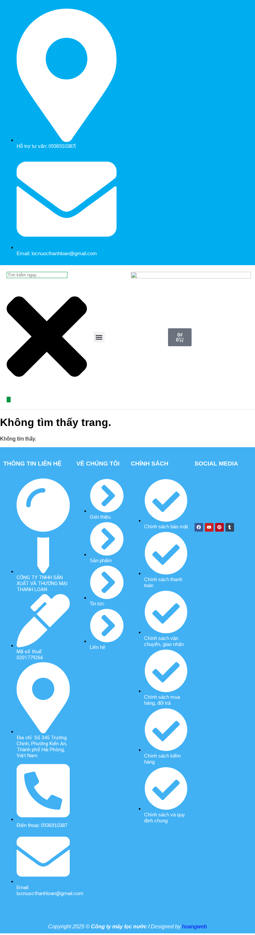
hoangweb (194, 926)
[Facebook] (199, 527)
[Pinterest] (219, 527)
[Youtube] (209, 527)
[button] (99, 337)
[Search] (9, 399)
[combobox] (37, 275)
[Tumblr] (229, 527)
